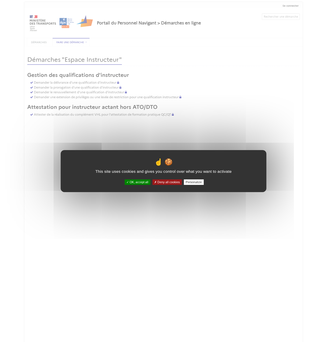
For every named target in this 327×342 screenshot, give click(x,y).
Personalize (194, 182)
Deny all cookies (168, 182)
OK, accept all (138, 182)
